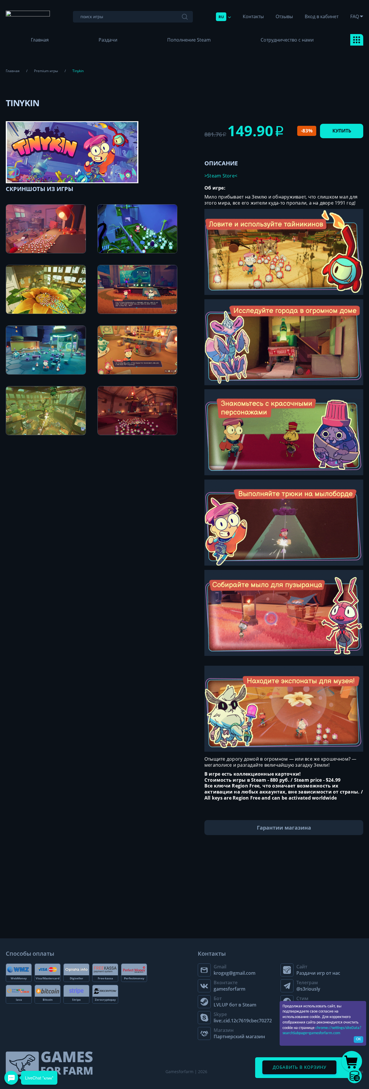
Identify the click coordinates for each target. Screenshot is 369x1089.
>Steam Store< (220, 176)
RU (221, 16)
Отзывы (284, 16)
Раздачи (108, 40)
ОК (358, 1039)
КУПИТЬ (341, 131)
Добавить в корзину (299, 1067)
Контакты (253, 16)
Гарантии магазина (284, 827)
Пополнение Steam (189, 40)
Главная (40, 40)
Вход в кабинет (321, 16)
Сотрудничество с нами (287, 40)
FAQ (354, 16)
